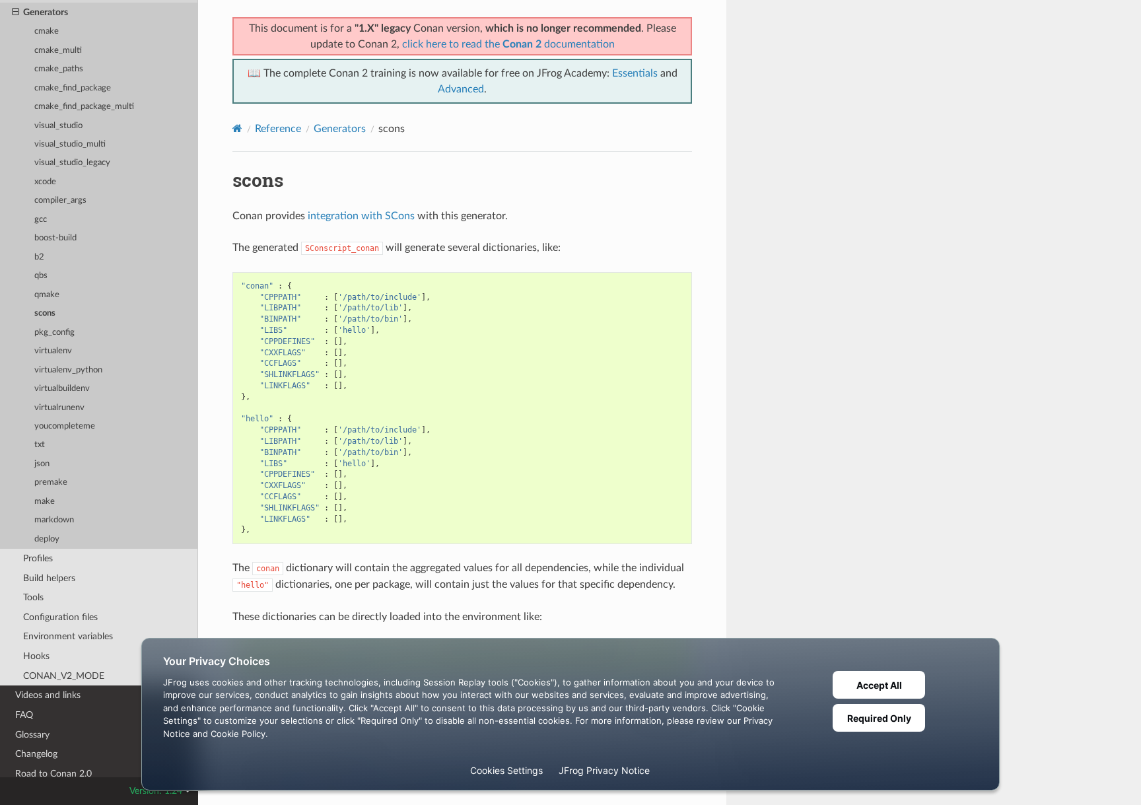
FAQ (24, 715)
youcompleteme (64, 426)
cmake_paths (58, 69)
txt (39, 444)
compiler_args (60, 200)
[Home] (237, 128)
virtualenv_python (68, 370)
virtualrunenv (59, 407)
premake (50, 482)
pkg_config (54, 332)
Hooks (36, 656)
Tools (33, 597)
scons (44, 313)
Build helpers (49, 578)
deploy (46, 539)
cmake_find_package (72, 88)
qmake (46, 295)
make (44, 501)
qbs (41, 275)
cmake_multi (58, 50)
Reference (278, 128)
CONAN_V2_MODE (63, 676)
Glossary (32, 735)
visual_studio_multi (70, 144)
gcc (40, 219)
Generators (45, 12)
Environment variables (68, 636)
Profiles (38, 558)
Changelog (36, 754)
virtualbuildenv (62, 388)
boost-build (55, 238)
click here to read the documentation (508, 44)
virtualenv (53, 351)
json (42, 464)
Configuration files (60, 617)
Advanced (461, 89)
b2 (39, 257)
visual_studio (58, 126)
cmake (46, 31)
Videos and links (48, 695)
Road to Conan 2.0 (53, 774)
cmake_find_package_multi (84, 106)
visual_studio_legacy (72, 162)
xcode (45, 182)
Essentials (635, 73)
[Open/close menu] (15, 12)
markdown (54, 520)
